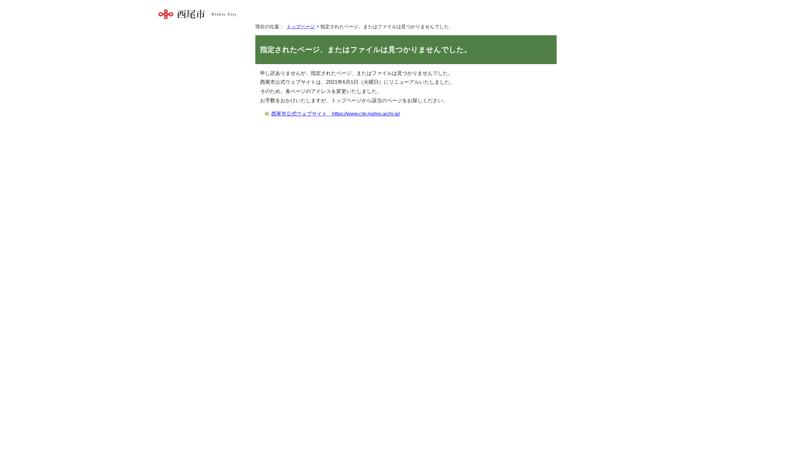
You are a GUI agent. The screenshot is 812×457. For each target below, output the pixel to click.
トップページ (300, 26)
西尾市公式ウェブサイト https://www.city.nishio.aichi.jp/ (335, 113)
